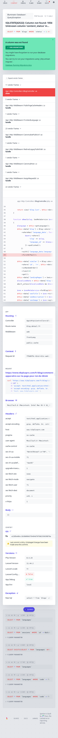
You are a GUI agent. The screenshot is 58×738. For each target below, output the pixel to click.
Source (16, 718)
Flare (46, 716)
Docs (26, 718)
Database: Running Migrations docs (18, 65)
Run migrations (16, 47)
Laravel (35, 718)
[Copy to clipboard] (49, 31)
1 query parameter (14, 637)
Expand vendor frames (15, 78)
